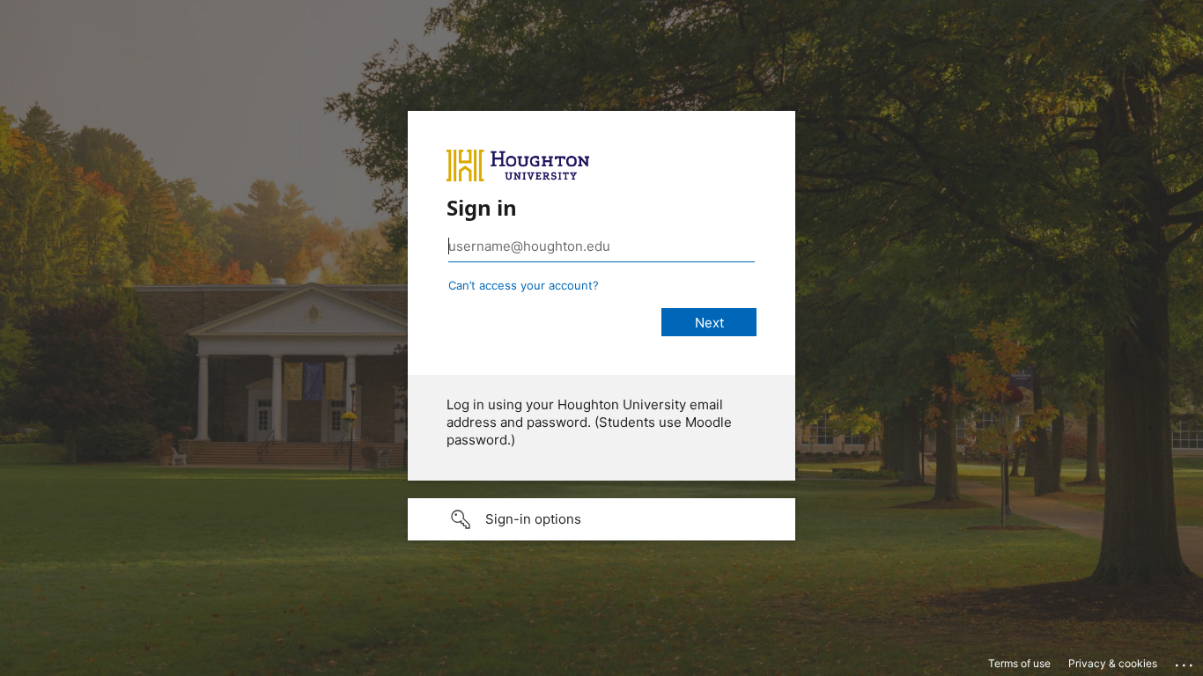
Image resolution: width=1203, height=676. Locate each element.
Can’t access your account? (523, 285)
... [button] (1185, 661)
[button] (601, 519)
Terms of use (1019, 663)
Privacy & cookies (1112, 663)
